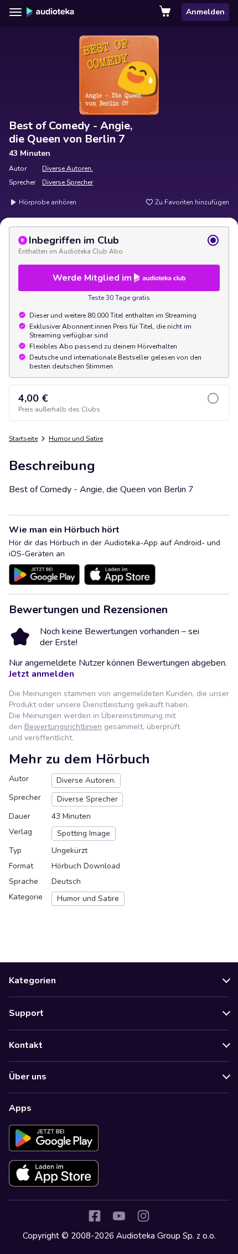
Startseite (23, 438)
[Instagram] (143, 1216)
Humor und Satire (76, 438)
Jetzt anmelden (41, 674)
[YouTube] (119, 1216)
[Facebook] (94, 1216)
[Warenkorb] (166, 12)
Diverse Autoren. (67, 168)
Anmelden (205, 12)
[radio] (119, 245)
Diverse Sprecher (67, 182)
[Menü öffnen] (15, 12)
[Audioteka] (50, 12)
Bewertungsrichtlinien (63, 726)
